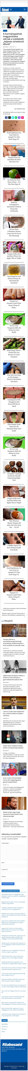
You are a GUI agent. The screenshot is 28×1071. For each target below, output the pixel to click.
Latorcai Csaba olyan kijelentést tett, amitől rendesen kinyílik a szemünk (13, 713)
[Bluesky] (12, 117)
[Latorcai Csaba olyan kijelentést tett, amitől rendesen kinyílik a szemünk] (14, 697)
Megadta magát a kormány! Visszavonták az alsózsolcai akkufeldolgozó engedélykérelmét (13, 615)
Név (3, 862)
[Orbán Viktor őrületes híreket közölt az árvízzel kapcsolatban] (14, 731)
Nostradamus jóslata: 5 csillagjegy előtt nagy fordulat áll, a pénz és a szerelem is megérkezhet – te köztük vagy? (14, 896)
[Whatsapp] (16, 117)
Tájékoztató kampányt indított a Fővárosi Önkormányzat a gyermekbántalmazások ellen (13, 678)
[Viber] (19, 117)
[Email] (22, 117)
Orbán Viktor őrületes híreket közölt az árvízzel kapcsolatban (13, 747)
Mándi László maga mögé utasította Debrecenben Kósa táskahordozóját (13, 814)
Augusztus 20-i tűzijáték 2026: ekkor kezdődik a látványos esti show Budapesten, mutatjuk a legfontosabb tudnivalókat (13, 922)
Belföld (5, 30)
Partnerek (4, 1029)
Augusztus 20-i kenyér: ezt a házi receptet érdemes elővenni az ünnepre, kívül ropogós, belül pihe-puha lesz (13, 930)
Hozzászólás (5, 843)
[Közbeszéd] (5, 9)
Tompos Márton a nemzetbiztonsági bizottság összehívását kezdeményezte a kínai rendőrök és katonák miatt (13, 642)
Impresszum (5, 1026)
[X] (9, 117)
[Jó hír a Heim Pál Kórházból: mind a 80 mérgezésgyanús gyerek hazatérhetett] (14, 763)
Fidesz (15, 46)
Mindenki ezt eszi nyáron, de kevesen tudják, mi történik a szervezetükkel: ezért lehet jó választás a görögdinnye (14, 915)
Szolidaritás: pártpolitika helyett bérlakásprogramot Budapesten (14, 609)
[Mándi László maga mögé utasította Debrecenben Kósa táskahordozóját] (14, 797)
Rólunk (3, 1031)
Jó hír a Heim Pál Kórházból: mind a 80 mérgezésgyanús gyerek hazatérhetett (12, 780)
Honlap (4, 876)
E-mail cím (5, 869)
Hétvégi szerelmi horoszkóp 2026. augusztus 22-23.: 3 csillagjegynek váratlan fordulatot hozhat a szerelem (14, 944)
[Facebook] (6, 117)
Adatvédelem (5, 1024)
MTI (11, 46)
